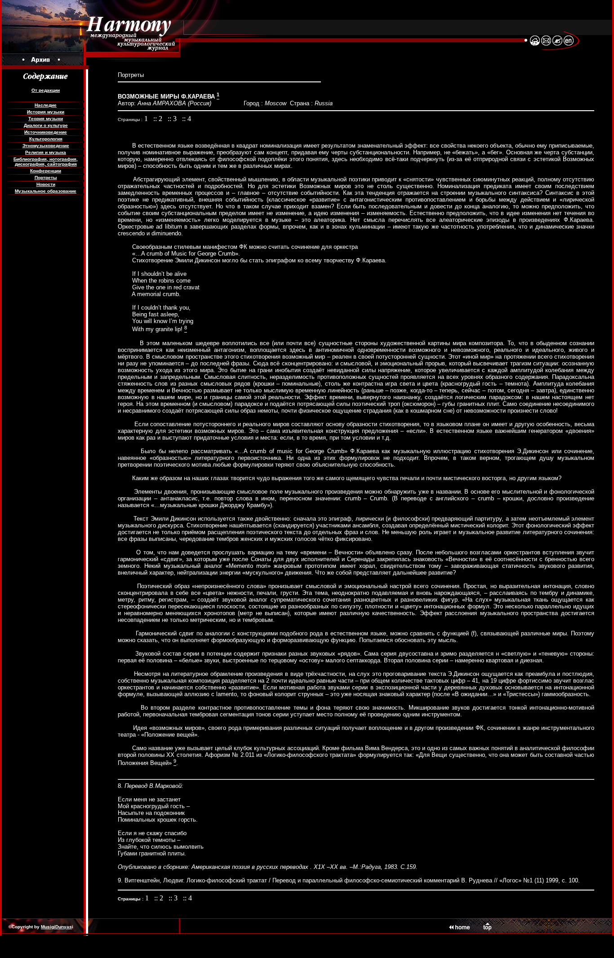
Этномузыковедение (45, 145)
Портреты (46, 177)
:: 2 (158, 118)
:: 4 (186, 118)
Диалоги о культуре (46, 125)
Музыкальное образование (45, 191)
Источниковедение (45, 132)
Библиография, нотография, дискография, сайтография (45, 161)
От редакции (45, 90)
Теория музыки (45, 118)
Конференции (45, 170)
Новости (45, 184)
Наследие (46, 105)
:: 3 (173, 118)
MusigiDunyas (56, 926)
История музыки (45, 111)
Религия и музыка (45, 152)
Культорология (45, 138)
